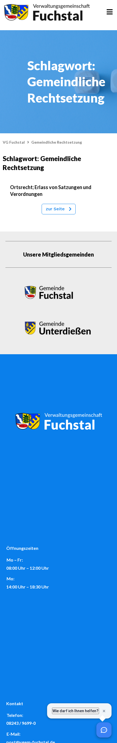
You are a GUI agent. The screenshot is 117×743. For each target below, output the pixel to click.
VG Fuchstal (14, 142)
